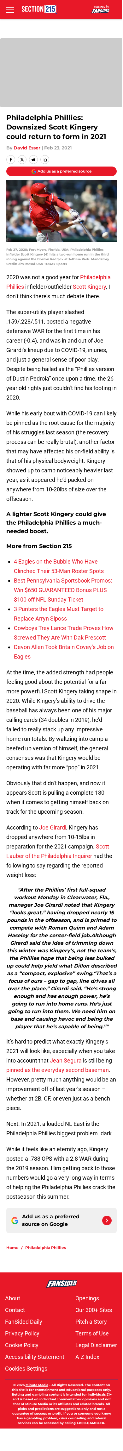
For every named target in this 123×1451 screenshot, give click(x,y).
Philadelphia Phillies (45, 1247)
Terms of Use (92, 1333)
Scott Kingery (89, 286)
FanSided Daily (23, 1321)
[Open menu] (10, 9)
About (12, 1298)
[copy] (44, 159)
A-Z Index (87, 1356)
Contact (15, 1310)
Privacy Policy (22, 1333)
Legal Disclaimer (96, 1345)
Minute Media (37, 1385)
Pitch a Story (91, 1321)
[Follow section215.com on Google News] (107, 1220)
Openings (87, 1298)
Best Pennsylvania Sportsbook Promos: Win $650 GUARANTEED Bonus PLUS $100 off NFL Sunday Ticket (63, 590)
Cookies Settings (26, 1368)
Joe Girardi (52, 827)
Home (12, 1247)
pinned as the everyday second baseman (57, 1070)
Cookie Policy (21, 1345)
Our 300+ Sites (93, 1310)
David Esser (27, 148)
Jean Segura (66, 1060)
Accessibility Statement (34, 1356)
